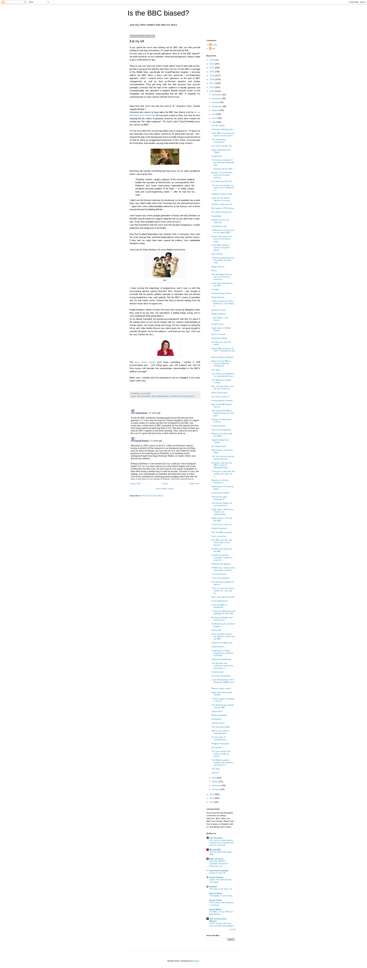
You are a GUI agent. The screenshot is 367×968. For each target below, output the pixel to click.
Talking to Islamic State (221, 194)
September (217, 106)
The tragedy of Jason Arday (220, 896)
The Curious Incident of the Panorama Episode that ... (222, 162)
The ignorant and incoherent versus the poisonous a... (222, 665)
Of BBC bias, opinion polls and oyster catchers (223, 569)
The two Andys (218, 125)
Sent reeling (216, 254)
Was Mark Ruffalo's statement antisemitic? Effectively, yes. (218, 863)
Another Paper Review (221, 293)
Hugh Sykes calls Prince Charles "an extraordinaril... (222, 511)
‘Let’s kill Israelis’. (219, 574)
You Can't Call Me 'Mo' (221, 146)
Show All (232, 929)
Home (165, 483)
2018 (212, 79)
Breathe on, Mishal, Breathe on (220, 481)
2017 (212, 83)
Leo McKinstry (175, 396)
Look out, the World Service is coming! (220, 199)
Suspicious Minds (219, 338)
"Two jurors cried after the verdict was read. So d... (223, 473)
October (216, 102)
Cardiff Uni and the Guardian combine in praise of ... (222, 557)
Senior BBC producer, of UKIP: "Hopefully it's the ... (223, 350)
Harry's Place (215, 893)
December (217, 94)
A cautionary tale (219, 226)
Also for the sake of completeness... (220, 732)
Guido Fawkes (216, 877)
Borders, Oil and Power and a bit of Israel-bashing (222, 175)
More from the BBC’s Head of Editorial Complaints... (220, 363)
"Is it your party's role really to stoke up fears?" (221, 753)
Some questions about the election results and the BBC (223, 636)
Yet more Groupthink (220, 676)
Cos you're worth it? (220, 396)
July (214, 114)
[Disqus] (165, 444)
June (214, 118)
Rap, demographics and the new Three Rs (222, 387)
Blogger (195, 961)
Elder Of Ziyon (216, 859)
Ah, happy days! (218, 446)
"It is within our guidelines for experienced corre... (223, 374)
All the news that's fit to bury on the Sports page (221, 239)
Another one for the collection (220, 221)
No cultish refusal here (221, 212)
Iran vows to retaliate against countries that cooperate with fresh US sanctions (221, 842)
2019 (212, 75)
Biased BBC (215, 849)
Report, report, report (221, 688)
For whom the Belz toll (221, 181)
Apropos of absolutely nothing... (221, 420)
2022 (212, 64)
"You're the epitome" (220, 578)
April (214, 778)
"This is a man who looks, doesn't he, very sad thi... (223, 590)
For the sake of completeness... (219, 738)
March (215, 781)
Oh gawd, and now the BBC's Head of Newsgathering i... (221, 465)
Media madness (218, 314)
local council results (146, 362)
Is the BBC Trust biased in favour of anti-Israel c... (223, 134)
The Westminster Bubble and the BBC (222, 706)
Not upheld (216, 747)
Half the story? (218, 723)
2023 (212, 60)
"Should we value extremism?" (219, 498)
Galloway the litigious (221, 564)
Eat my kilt (216, 630)
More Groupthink (219, 715)
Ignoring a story (218, 310)
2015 (212, 91)
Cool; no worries (218, 536)
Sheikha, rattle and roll (221, 204)
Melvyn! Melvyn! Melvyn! (222, 357)
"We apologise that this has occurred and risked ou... (221, 276)
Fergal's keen (217, 324)
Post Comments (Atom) (152, 495)
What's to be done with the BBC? (221, 434)
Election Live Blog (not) (221, 643)
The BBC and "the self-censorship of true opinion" (221, 542)
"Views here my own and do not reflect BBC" (222, 231)
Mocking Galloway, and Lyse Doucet (221, 618)
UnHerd (213, 886)
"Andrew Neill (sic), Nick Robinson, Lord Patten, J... (223, 303)
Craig (214, 44)
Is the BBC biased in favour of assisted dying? (220, 247)
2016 (212, 87)
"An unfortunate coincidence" (218, 140)
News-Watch (215, 909)
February (216, 785)
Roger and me (218, 266)
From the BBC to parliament (219, 606)
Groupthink (216, 719)
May (214, 122)
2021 (212, 68)
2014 (212, 794)
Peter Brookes (188, 396)
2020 (212, 72)
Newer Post (135, 483)
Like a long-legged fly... (221, 430)
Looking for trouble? (220, 493)
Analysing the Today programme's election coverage (222, 653)
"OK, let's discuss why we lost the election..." (222, 457)
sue (213, 48)
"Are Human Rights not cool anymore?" (221, 504)
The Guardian (216, 838)
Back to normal (218, 334)
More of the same (219, 392)
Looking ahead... (219, 426)
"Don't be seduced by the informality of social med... (222, 260)
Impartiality (216, 216)
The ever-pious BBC (220, 727)
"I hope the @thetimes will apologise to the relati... (223, 612)
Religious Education (220, 743)
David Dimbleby (143, 396)
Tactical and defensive (221, 659)
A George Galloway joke (222, 129)
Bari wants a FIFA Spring (222, 208)
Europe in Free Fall (217, 873)
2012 (212, 802)
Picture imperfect (219, 528)
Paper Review (217, 297)
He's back (215, 370)
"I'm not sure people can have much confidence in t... (222, 187)
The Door (215, 769)
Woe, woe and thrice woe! (223, 597)
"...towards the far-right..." (223, 169)
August (215, 110)
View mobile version (165, 488)
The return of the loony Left (220, 889)
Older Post (194, 483)
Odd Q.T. (215, 773)
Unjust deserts (218, 646)
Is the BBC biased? (158, 13)
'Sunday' (215, 289)
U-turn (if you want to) (221, 524)
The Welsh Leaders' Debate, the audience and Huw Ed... (222, 762)
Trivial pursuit (217, 672)
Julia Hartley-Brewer (159, 396)
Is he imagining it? (219, 601)
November (217, 98)
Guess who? (217, 711)
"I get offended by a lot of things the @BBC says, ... (222, 682)
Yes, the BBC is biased (221, 532)
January (216, 789)
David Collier (215, 900)
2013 (212, 798)
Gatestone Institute (218, 870)
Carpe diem (216, 156)
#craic (214, 270)
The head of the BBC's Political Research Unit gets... (222, 413)
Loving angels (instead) (222, 400)
